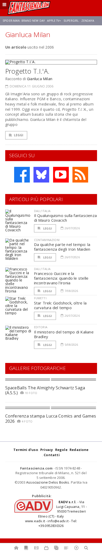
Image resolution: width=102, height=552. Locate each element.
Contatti (52, 455)
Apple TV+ (54, 20)
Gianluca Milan (39, 78)
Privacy (46, 449)
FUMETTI (40, 298)
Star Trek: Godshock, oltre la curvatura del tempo (60, 305)
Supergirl (71, 20)
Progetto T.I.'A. (27, 71)
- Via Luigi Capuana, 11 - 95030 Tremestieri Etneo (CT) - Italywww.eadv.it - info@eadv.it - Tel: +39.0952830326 (56, 514)
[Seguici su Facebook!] (22, 175)
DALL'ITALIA (42, 210)
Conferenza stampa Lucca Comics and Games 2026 (50, 418)
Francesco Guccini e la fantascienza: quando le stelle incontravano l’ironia (61, 278)
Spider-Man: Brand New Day (24, 20)
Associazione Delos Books (47, 482)
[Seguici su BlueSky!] (41, 175)
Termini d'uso (25, 449)
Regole (61, 449)
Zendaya (87, 20)
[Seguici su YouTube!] (61, 175)
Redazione (79, 449)
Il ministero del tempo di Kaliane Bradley (64, 334)
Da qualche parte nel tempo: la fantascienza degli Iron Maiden (62, 247)
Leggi (19, 135)
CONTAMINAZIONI (47, 239)
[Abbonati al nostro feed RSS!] (80, 175)
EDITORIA (40, 327)
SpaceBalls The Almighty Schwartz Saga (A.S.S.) (45, 390)
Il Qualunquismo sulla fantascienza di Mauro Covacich (65, 218)
